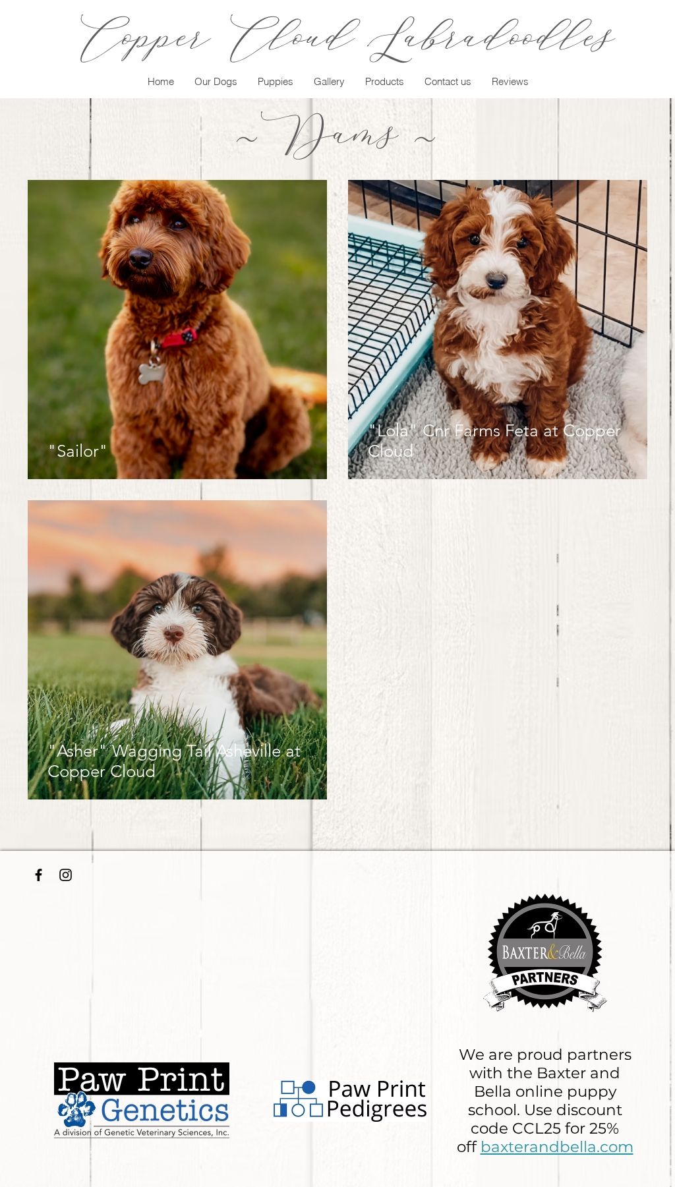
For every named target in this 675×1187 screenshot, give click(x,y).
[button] (215, 81)
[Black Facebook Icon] (38, 875)
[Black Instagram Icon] (65, 875)
